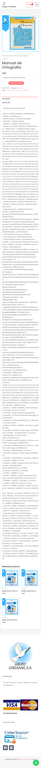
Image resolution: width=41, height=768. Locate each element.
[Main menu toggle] (37, 4)
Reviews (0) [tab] (6, 103)
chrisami (9, 90)
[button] (36, 18)
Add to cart (16, 83)
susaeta (26, 90)
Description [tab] (6, 99)
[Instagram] (11, 747)
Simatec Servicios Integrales (26, 759)
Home (4, 56)
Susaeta (10, 56)
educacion (15, 90)
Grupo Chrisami (9, 6)
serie (21, 90)
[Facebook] (5, 747)
